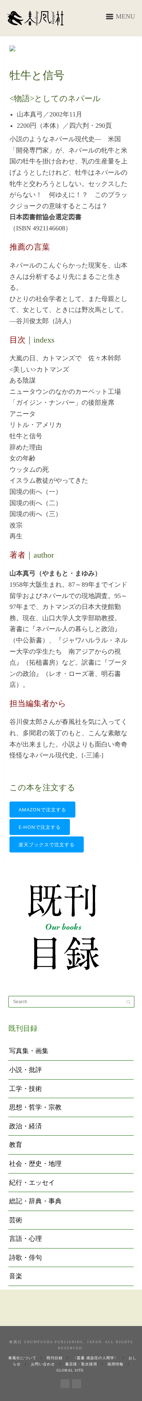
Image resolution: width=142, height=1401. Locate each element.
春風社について (22, 1358)
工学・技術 (25, 1088)
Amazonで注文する (42, 809)
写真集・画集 (28, 1050)
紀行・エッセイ (32, 1182)
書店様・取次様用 (81, 1364)
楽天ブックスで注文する (47, 844)
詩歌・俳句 (25, 1257)
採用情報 (115, 1364)
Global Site (70, 1370)
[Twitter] (76, 1382)
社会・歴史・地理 (35, 1163)
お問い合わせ (43, 1364)
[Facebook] (65, 1382)
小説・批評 (25, 1069)
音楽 (15, 1276)
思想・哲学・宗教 (35, 1107)
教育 (15, 1144)
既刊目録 (55, 1358)
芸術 (15, 1220)
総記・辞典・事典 (35, 1201)
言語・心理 (25, 1238)
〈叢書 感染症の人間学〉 (95, 1358)
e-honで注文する (40, 827)
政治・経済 (25, 1126)
